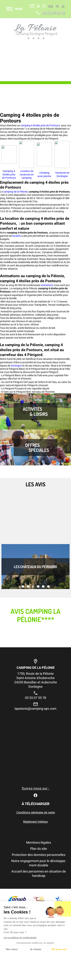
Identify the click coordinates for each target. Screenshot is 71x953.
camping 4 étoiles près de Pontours (41, 125)
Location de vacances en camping (27, 174)
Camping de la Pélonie (36, 668)
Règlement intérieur (35, 821)
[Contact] (32, 6)
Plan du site (38, 848)
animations (47, 285)
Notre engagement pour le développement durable (38, 863)
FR (57, 6)
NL (62, 6)
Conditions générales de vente (35, 812)
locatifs (16, 235)
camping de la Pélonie (15, 191)
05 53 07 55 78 (53, 12)
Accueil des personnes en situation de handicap (38, 873)
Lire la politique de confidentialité (20, 937)
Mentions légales (38, 842)
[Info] (44, 6)
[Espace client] (38, 5)
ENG (50, 6)
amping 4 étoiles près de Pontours (9, 174)
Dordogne (16, 365)
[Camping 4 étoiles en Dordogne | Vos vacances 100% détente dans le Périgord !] (35, 31)
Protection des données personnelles (38, 855)
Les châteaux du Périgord (35, 566)
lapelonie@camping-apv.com (35, 708)
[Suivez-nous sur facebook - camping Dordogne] (35, 795)
